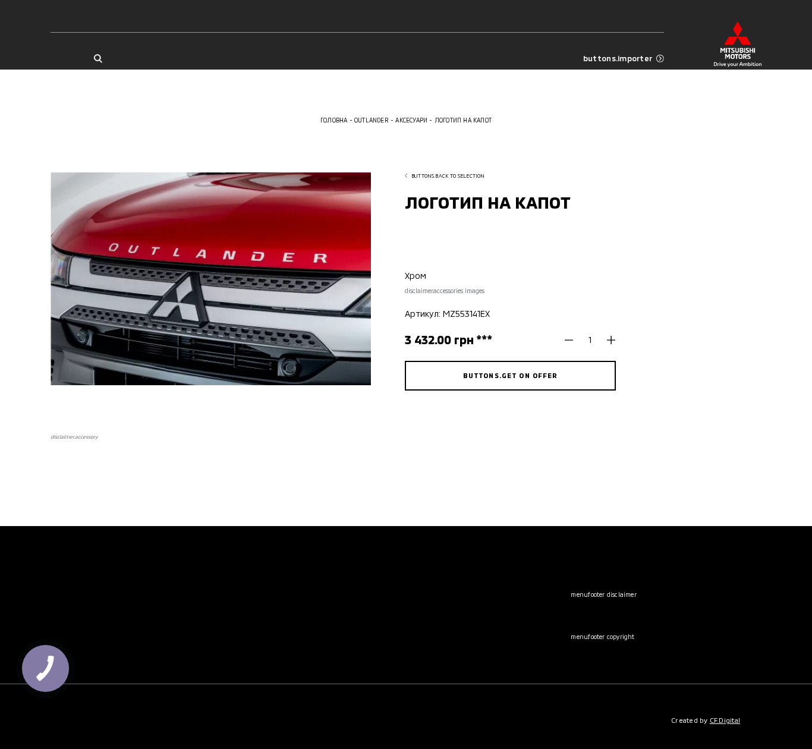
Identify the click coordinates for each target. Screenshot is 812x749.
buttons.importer (617, 58)
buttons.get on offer (510, 375)
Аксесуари (411, 120)
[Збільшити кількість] (607, 340)
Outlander (371, 120)
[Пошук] (97, 58)
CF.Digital (725, 720)
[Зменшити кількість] (573, 340)
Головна (333, 120)
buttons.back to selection (447, 175)
